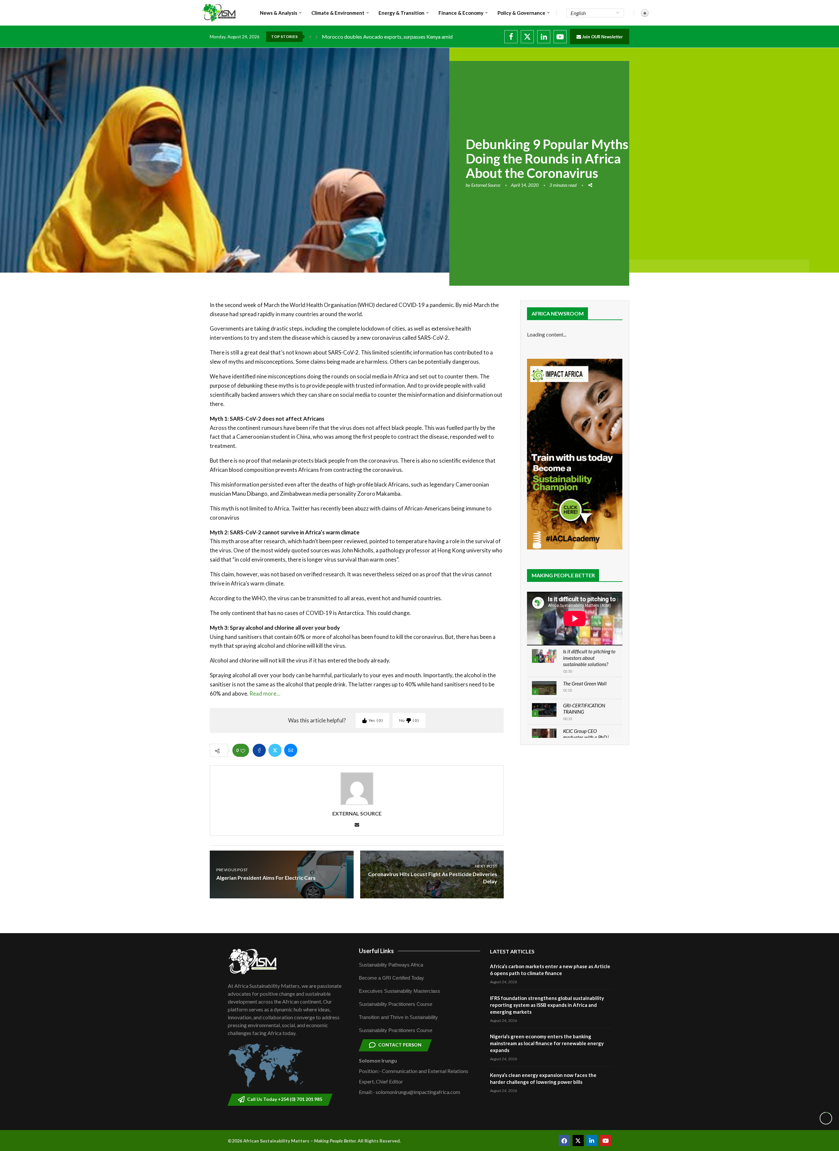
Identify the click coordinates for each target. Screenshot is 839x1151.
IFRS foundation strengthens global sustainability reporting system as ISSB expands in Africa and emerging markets (547, 1005)
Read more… (264, 693)
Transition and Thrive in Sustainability (398, 1017)
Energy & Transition (401, 13)
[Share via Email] (290, 750)
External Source (485, 185)
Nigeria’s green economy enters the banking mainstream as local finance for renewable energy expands (547, 1043)
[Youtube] (560, 36)
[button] (310, 36)
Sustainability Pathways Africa (391, 964)
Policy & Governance (521, 13)
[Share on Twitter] (275, 750)
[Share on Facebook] (259, 750)
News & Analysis (278, 13)
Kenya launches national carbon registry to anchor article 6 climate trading (405, 36)
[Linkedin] (543, 36)
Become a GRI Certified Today (391, 977)
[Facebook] (510, 36)
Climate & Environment (337, 13)
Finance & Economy (461, 13)
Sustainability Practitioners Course (395, 1004)
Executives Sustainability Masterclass (399, 990)
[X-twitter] (578, 1140)
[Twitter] (527, 36)
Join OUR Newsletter (602, 36)
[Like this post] (243, 750)
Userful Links (376, 951)
